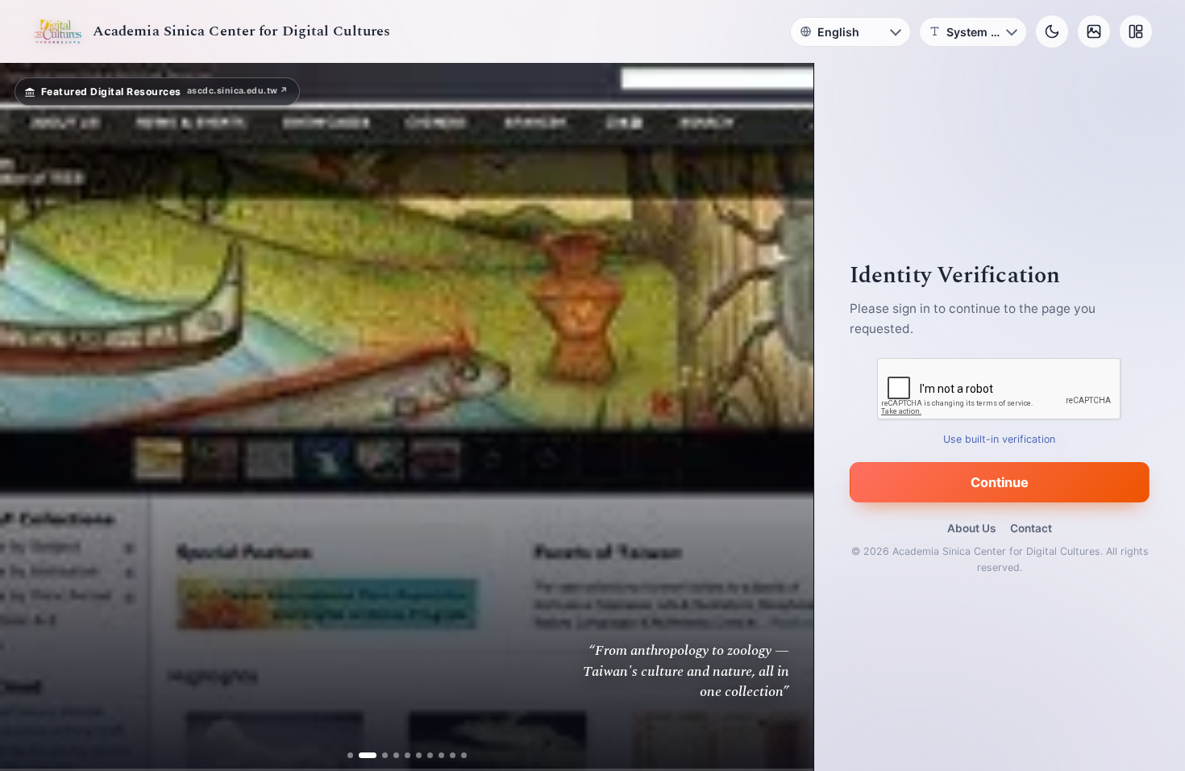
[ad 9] (452, 755)
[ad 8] (441, 755)
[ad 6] (419, 755)
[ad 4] (396, 755)
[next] (784, 417)
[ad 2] (361, 755)
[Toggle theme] (1052, 31)
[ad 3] (379, 755)
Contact (1031, 528)
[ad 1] (350, 755)
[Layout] (1136, 31)
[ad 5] (407, 755)
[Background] (1094, 31)
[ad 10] (464, 755)
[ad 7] (430, 755)
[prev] (29, 417)
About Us (971, 528)
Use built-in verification (1000, 439)
